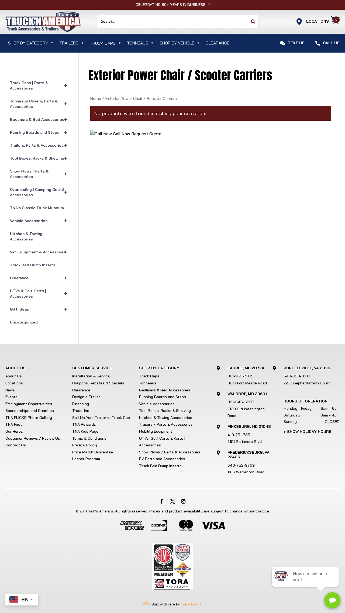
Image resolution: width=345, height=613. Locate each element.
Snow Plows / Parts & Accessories (169, 452)
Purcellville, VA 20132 (308, 368)
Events (11, 396)
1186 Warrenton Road (245, 472)
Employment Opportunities (28, 403)
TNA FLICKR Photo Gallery (28, 417)
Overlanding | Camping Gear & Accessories (38, 192)
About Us (13, 376)
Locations (14, 383)
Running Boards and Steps (38, 132)
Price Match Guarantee (92, 452)
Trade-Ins (80, 410)
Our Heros (14, 431)
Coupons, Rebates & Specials (98, 383)
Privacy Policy (84, 445)
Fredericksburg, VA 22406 (248, 454)
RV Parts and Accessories (162, 458)
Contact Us (15, 445)
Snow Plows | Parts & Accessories (38, 174)
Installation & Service (91, 376)
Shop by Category (28, 43)
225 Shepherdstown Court (307, 383)
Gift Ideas (38, 309)
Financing (80, 403)
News (10, 390)
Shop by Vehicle (177, 43)
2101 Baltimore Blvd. (245, 441)
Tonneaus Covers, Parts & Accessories (38, 104)
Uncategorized (24, 322)
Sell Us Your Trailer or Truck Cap (101, 417)
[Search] (253, 21)
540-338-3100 (297, 376)
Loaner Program (86, 458)
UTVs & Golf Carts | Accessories (38, 293)
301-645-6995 (240, 402)
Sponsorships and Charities (29, 410)
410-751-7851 (239, 434)
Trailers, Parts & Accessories (38, 145)
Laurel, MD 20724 (245, 368)
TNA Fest (13, 424)
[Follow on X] (172, 501)
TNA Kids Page (85, 431)
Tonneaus (137, 43)
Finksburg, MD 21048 (249, 426)
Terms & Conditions (89, 438)
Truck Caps (149, 376)
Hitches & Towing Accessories (26, 236)
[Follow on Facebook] (161, 501)
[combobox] (178, 21)
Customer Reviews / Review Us (32, 438)
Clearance (217, 43)
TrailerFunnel (191, 604)
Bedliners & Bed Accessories (38, 119)
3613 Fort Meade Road (247, 383)
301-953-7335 (240, 376)
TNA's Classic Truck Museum (37, 207)
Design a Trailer (86, 396)
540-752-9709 (241, 465)
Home (95, 98)
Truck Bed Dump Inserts (32, 265)
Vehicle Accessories (38, 220)
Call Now (121, 133)
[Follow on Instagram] (183, 501)
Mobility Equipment (155, 431)
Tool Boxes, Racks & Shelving (38, 158)
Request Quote (146, 133)
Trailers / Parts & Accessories (166, 424)
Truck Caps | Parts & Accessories (38, 85)
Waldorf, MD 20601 (247, 393)
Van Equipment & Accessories (38, 252)
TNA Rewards (84, 424)
